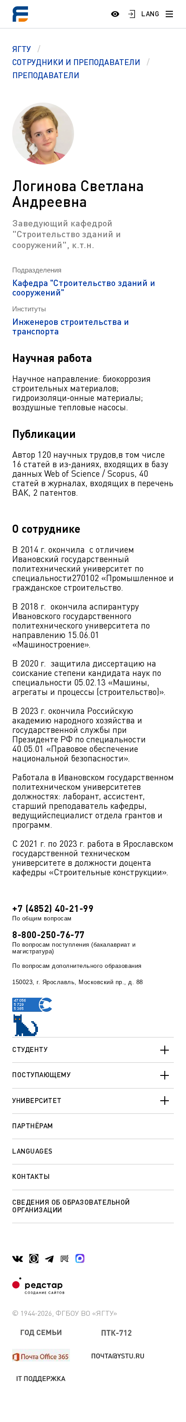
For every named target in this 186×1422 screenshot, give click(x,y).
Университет (37, 1100)
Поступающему (41, 1074)
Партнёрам (32, 1126)
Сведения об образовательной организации (71, 1206)
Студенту (29, 1049)
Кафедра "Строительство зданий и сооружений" (83, 287)
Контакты (31, 1176)
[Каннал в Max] (79, 1258)
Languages (32, 1151)
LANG (150, 13)
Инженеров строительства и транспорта (70, 326)
